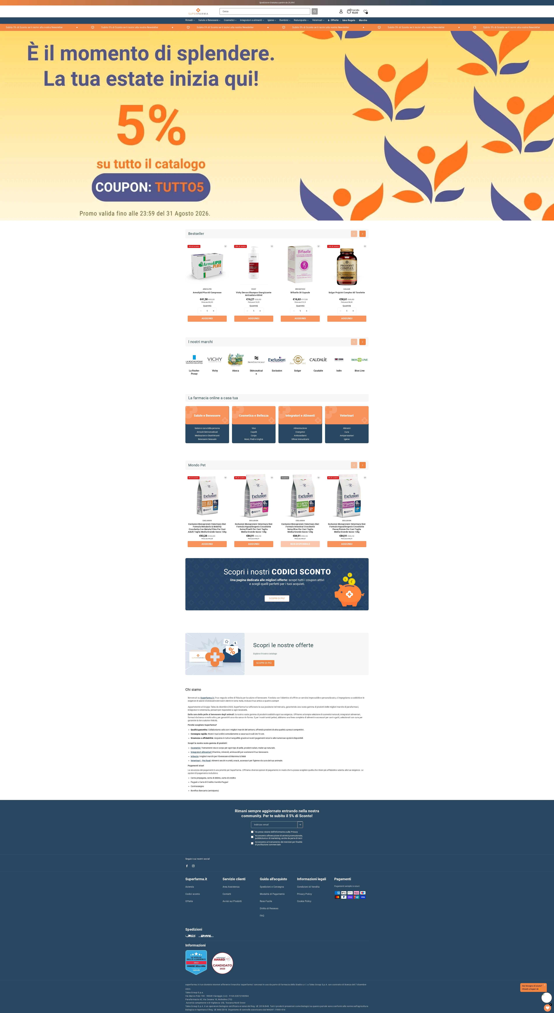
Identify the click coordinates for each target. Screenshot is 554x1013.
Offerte (189, 901)
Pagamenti (342, 879)
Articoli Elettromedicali (207, 432)
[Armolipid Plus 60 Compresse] (207, 264)
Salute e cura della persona (207, 428)
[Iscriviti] (300, 824)
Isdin (339, 370)
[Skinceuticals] (256, 360)
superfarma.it (192, 984)
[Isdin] (339, 360)
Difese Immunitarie (300, 439)
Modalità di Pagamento (272, 894)
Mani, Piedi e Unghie (253, 439)
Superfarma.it (196, 879)
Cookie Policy (304, 901)
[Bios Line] (360, 360)
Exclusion (277, 370)
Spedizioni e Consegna (272, 886)
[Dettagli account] (341, 11)
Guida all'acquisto (273, 879)
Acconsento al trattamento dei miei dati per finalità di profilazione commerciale (278, 843)
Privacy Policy (304, 894)
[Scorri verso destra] (362, 234)
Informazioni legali (311, 879)
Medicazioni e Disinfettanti (207, 435)
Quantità (207, 306)
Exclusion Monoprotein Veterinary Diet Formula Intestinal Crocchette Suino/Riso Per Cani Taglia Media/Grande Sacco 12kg (300, 528)
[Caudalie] (318, 360)
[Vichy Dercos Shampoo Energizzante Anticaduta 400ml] (254, 264)
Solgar (297, 370)
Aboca (235, 370)
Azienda (189, 886)
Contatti (227, 894)
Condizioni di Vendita (308, 886)
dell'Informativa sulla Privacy (284, 832)
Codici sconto (192, 894)
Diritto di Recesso (269, 908)
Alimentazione (300, 428)
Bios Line (360, 370)
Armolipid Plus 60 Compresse (207, 292)
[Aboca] (236, 360)
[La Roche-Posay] (194, 360)
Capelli (254, 432)
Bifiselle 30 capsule (300, 292)
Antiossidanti (300, 435)
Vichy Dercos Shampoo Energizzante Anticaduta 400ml (253, 293)
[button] (353, 11)
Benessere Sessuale (207, 439)
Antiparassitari (347, 435)
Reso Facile (266, 901)
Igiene (347, 439)
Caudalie (318, 370)
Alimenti (347, 428)
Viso (254, 428)
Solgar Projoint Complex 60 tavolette (347, 292)
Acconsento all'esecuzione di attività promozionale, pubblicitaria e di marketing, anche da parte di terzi (279, 836)
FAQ (262, 915)
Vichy (215, 370)
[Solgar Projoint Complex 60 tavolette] (347, 264)
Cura (347, 432)
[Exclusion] (277, 360)
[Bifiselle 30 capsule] (300, 264)
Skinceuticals (256, 372)
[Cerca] (314, 11)
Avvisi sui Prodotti (232, 901)
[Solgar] (298, 360)
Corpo (254, 435)
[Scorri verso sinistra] (354, 234)
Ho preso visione (276, 832)
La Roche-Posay (194, 372)
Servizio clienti (234, 879)
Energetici (300, 432)
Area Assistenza (231, 886)
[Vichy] (215, 360)
